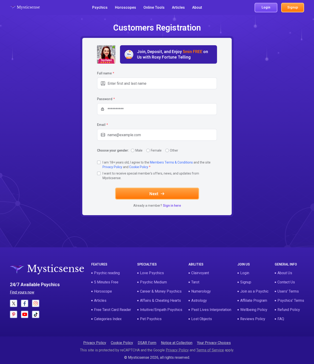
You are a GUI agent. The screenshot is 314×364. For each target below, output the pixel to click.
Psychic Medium (153, 282)
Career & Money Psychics (161, 291)
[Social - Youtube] (24, 314)
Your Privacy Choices (214, 343)
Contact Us (286, 282)
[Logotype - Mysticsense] (25, 8)
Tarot (195, 282)
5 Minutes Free (106, 282)
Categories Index (108, 319)
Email (102, 125)
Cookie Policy (138, 167)
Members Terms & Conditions (171, 162)
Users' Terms (288, 291)
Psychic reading (107, 273)
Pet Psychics (151, 319)
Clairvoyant (200, 273)
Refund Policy (288, 310)
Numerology (201, 291)
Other (174, 150)
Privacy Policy (112, 167)
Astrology (199, 300)
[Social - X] (13, 303)
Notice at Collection (176, 343)
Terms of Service (210, 350)
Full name (105, 73)
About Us (284, 273)
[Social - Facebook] (24, 303)
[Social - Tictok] (35, 314)
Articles (178, 7)
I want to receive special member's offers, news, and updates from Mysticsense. (151, 176)
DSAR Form (147, 343)
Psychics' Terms (290, 300)
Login (244, 273)
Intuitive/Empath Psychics (161, 310)
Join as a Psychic (254, 291)
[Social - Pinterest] (13, 314)
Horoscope (103, 291)
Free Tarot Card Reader (112, 310)
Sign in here (172, 205)
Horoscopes (125, 7)
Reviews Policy (252, 319)
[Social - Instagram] (35, 303)
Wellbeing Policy (253, 310)
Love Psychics (152, 273)
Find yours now (22, 292)
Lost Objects (201, 319)
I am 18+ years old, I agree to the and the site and (157, 165)
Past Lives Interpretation (211, 310)
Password (106, 99)
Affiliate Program (253, 300)
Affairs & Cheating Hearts (160, 300)
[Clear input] (211, 83)
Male (139, 150)
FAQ (280, 319)
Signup (245, 282)
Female (156, 150)
